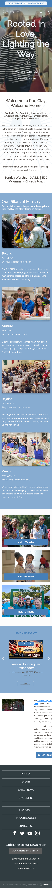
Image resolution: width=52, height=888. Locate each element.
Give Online (26, 798)
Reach (6, 471)
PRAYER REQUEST (26, 818)
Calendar (25, 684)
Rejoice (7, 399)
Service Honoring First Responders (26, 666)
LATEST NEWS (26, 790)
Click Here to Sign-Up (25, 850)
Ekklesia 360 (45, 884)
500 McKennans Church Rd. (26, 858)
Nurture (7, 326)
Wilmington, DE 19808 (26, 863)
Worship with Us (26, 72)
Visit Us (26, 773)
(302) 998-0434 (26, 868)
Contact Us (26, 826)
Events (26, 781)
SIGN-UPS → (26, 809)
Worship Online (26, 78)
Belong (7, 253)
